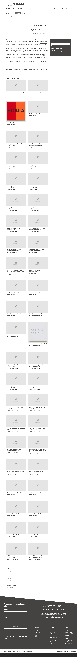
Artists (62, 9)
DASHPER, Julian (10, 210)
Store (36, 633)
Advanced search (67, 13)
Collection (14, 8)
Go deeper (68, 9)
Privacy (13, 651)
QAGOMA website (38, 632)
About (36, 636)
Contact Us (69, 643)
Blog (36, 635)
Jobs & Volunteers (6, 651)
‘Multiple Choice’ (36, 33)
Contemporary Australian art (58, 51)
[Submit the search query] (6, 17)
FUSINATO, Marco (32, 389)
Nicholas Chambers (39, 30)
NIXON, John (9, 96)
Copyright (19, 651)
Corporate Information (27, 651)
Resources (23, 13)
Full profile (9, 571)
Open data (37, 630)
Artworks (56, 9)
